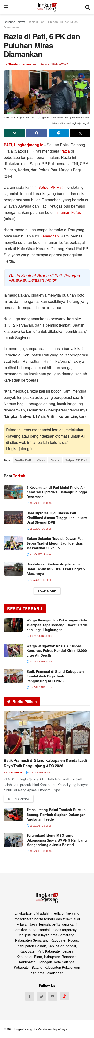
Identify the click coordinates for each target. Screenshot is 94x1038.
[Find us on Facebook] (29, 996)
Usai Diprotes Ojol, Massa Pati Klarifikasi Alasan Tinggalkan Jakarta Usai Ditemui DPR (57, 517)
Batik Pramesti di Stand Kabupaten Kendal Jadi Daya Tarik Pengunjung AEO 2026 (55, 676)
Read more (19, 799)
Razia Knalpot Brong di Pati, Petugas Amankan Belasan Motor (44, 277)
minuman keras (67, 212)
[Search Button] (87, 7)
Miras (41, 460)
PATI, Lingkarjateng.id (24, 144)
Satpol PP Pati (50, 187)
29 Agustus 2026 (38, 772)
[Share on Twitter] (80, 133)
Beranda (9, 22)
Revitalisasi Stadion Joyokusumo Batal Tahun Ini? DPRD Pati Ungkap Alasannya (56, 569)
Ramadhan (49, 236)
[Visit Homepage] (47, 7)
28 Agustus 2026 (40, 503)
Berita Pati (23, 460)
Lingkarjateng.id (24, 1029)
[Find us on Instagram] (41, 996)
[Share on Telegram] (59, 133)
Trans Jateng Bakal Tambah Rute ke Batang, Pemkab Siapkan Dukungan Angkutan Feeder (56, 814)
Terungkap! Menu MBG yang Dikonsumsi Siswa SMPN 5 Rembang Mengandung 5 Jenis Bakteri (57, 840)
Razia (55, 460)
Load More (47, 591)
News (21, 22)
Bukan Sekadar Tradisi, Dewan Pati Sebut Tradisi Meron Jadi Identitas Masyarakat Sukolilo (55, 543)
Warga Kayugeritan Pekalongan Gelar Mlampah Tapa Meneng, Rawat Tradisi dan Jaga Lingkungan (58, 625)
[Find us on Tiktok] (64, 996)
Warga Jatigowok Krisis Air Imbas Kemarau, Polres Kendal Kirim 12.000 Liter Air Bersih (57, 650)
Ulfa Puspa (15, 772)
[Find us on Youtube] (52, 996)
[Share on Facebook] (36, 133)
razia (65, 151)
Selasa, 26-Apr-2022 (54, 64)
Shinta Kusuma (19, 64)
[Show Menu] (6, 7)
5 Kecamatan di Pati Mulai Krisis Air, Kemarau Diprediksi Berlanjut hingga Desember (57, 492)
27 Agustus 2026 (40, 554)
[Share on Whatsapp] (14, 133)
